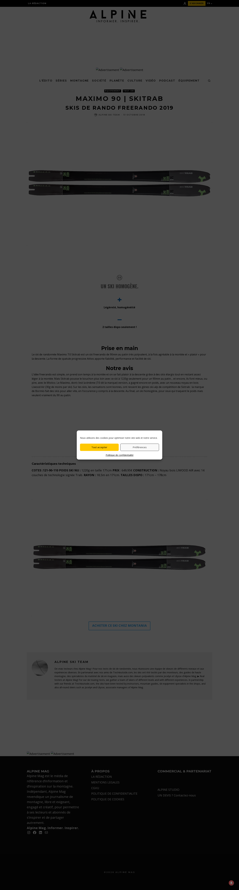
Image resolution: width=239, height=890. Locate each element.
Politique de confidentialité (119, 455)
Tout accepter (99, 447)
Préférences (140, 447)
